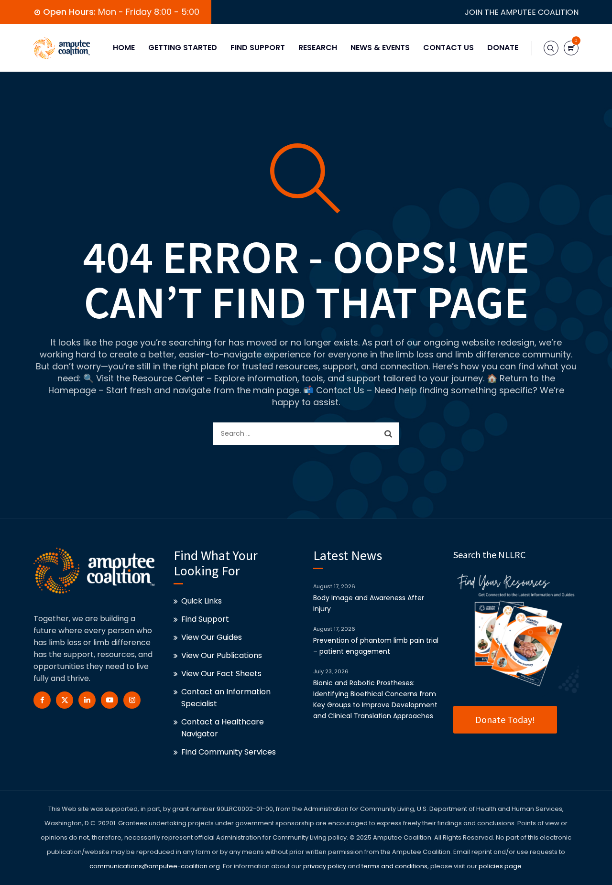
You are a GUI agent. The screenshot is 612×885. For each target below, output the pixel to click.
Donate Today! (505, 719)
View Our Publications (221, 655)
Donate (502, 47)
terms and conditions (393, 866)
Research (317, 47)
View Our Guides (211, 637)
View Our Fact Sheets (221, 673)
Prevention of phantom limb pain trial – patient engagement (375, 646)
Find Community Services (228, 751)
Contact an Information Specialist (226, 697)
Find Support (257, 47)
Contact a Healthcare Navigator (222, 727)
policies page (500, 866)
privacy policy (324, 866)
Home (124, 47)
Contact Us (448, 47)
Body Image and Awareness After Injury (368, 603)
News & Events (380, 47)
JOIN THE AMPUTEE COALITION (522, 12)
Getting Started (182, 47)
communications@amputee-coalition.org (154, 866)
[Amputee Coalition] (61, 48)
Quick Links (201, 600)
